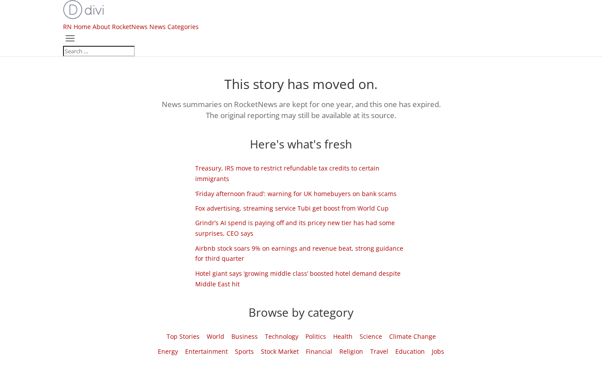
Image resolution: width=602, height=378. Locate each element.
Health (343, 336)
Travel (379, 351)
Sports (244, 351)
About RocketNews (120, 26)
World (215, 336)
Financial (319, 351)
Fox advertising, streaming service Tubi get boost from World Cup (292, 208)
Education (410, 351)
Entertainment (206, 351)
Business (244, 336)
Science (371, 336)
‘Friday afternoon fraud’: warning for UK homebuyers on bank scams (296, 193)
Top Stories (183, 336)
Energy (168, 351)
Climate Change (412, 336)
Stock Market (280, 351)
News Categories (174, 26)
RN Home (77, 26)
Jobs (438, 351)
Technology (281, 336)
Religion (351, 351)
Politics (315, 336)
